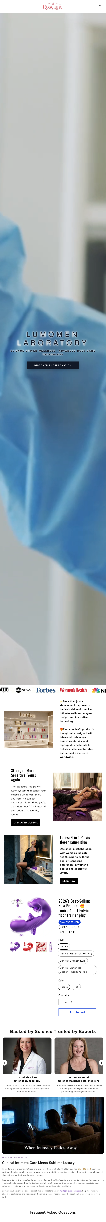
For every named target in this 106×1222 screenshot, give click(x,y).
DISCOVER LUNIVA (26, 822)
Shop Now (69, 881)
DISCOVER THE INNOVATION (53, 365)
